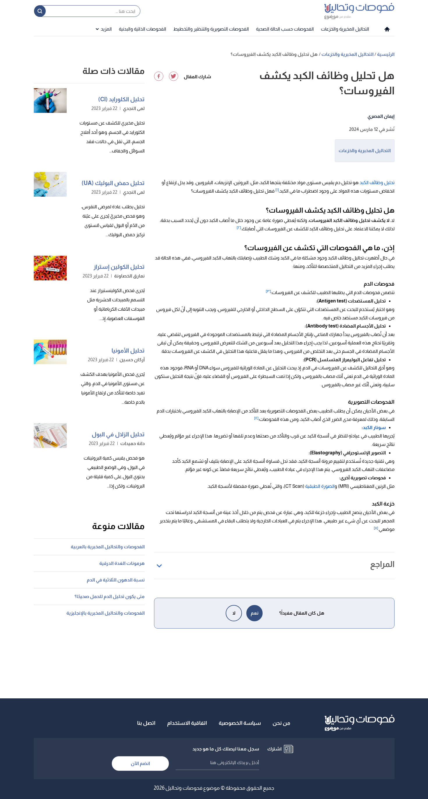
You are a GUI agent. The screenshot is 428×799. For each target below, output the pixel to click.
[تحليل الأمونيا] (50, 351)
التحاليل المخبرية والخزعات (345, 28)
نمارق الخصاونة (129, 275)
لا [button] (234, 613)
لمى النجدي (134, 108)
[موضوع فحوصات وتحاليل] (359, 11)
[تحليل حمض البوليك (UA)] (50, 184)
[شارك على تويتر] (173, 76)
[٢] (239, 227)
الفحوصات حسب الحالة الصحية (285, 28)
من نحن (281, 723)
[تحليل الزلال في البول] (50, 435)
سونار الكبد (374, 427)
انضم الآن (140, 763)
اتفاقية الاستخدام (187, 723)
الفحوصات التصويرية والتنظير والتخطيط (211, 28)
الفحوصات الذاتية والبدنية (142, 28)
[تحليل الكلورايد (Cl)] (50, 100)
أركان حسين (132, 359)
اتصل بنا (146, 723)
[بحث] (40, 11)
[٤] (256, 418)
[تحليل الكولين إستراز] (50, 268)
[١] (277, 190)
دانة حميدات (132, 443)
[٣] (268, 291)
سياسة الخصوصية (240, 723)
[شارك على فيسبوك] (158, 76)
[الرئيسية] (387, 29)
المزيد (106, 28)
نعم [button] (255, 613)
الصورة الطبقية (320, 486)
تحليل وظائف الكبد (377, 182)
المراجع (382, 564)
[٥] (376, 528)
